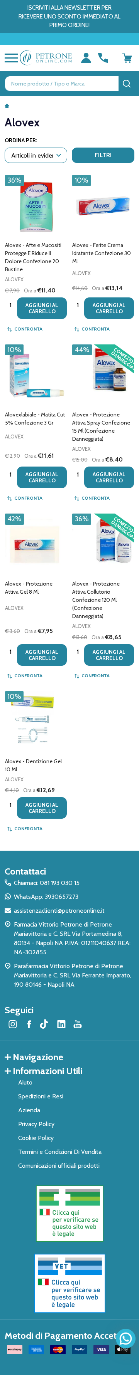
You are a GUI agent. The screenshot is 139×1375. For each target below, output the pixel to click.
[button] (69, 1213)
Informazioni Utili (47, 1070)
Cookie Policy (36, 1138)
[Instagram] (13, 1024)
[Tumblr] (45, 1024)
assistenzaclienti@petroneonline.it (59, 910)
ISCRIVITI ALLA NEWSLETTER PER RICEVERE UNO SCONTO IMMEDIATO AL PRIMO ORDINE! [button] (69, 16)
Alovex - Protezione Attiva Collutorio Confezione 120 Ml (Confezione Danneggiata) (96, 600)
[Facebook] (29, 1024)
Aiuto (25, 1082)
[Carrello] (127, 58)
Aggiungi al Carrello (41, 308)
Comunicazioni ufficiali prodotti (59, 1165)
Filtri (103, 155)
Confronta (28, 329)
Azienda (29, 1110)
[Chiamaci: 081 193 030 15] (103, 58)
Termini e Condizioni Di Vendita (60, 1151)
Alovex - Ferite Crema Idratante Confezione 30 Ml (101, 253)
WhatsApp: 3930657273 (46, 896)
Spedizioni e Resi (40, 1096)
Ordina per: (21, 140)
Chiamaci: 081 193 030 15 (47, 882)
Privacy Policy (36, 1124)
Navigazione (38, 1057)
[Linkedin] (61, 1024)
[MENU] (10, 58)
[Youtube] (78, 1024)
